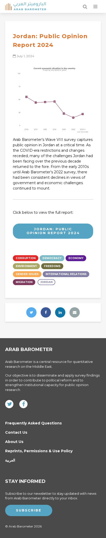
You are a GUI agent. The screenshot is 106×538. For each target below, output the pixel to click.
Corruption (26, 258)
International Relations (66, 274)
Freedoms (52, 266)
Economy (75, 258)
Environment (26, 266)
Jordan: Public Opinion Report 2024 (53, 231)
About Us (14, 441)
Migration (24, 282)
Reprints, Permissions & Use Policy (39, 451)
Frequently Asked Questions (33, 423)
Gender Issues (27, 274)
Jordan (46, 282)
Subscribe (28, 510)
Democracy (51, 258)
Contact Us (16, 432)
